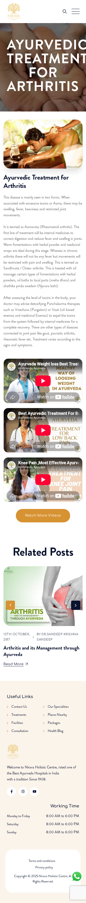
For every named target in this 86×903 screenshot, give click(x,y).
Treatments (18, 714)
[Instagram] (23, 791)
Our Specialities (58, 706)
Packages (54, 722)
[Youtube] (34, 791)
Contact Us (19, 706)
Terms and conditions (42, 860)
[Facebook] (11, 791)
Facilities (17, 722)
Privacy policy (44, 867)
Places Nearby (57, 714)
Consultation (19, 730)
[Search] (65, 12)
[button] (75, 605)
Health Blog (55, 730)
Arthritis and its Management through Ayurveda (41, 651)
